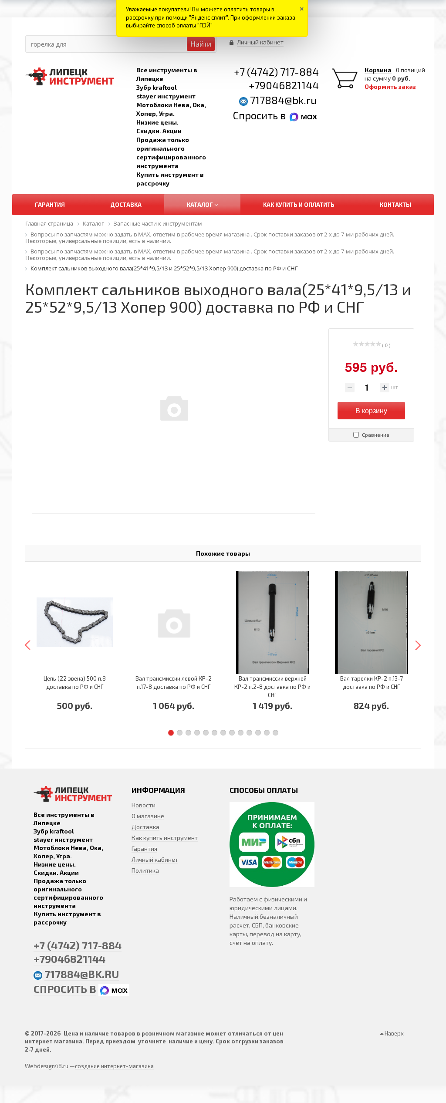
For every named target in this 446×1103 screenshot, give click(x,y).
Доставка (145, 826)
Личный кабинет (155, 859)
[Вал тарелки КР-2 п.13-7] (371, 622)
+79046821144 (284, 85)
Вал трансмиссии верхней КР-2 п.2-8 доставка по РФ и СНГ (272, 686)
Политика (145, 870)
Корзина (378, 70)
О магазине (148, 816)
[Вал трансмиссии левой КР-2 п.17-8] (173, 622)
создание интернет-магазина (114, 1066)
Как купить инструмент (165, 837)
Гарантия (144, 848)
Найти (200, 44)
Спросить (256, 115)
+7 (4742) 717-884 (276, 71)
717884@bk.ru (283, 100)
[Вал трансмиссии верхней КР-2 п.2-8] (272, 622)
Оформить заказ (390, 86)
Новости (143, 805)
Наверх (393, 1033)
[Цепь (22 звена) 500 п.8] (75, 622)
